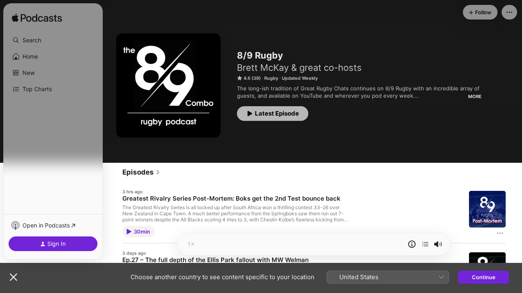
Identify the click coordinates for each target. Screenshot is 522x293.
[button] (53, 40)
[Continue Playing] (425, 244)
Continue (483, 277)
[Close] (13, 277)
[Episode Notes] (412, 244)
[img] (37, 18)
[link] (141, 172)
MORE (475, 96)
